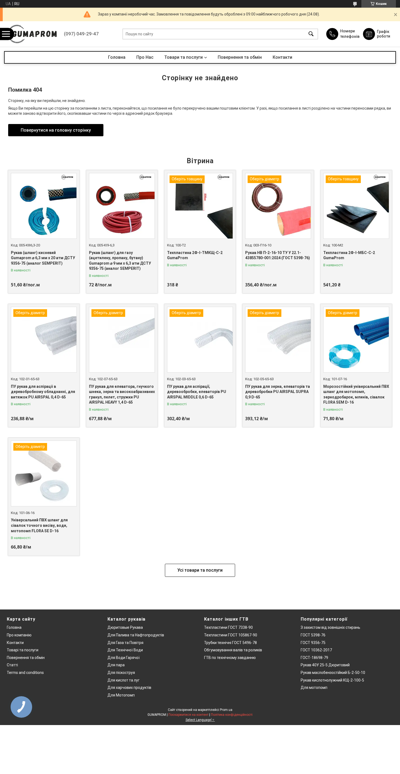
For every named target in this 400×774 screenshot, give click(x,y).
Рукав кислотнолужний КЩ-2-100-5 (332, 680)
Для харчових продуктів (129, 687)
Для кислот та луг (123, 680)
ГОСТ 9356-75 (313, 642)
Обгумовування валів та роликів (233, 650)
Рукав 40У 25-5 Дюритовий (325, 665)
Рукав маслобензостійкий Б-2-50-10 (333, 672)
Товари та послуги (183, 57)
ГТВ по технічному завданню (230, 657)
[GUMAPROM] (32, 34)
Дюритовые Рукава (125, 627)
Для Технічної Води (125, 650)
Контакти (282, 57)
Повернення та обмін (240, 57)
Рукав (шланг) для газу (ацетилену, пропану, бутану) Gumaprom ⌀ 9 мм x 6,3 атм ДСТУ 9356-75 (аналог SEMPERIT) (120, 260)
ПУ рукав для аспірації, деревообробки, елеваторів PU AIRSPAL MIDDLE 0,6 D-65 (196, 391)
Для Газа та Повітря (125, 642)
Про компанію (19, 635)
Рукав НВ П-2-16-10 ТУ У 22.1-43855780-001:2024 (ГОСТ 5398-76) (277, 255)
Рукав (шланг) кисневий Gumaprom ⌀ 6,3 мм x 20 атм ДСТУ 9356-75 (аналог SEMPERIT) (43, 257)
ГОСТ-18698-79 (314, 657)
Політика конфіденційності (232, 715)
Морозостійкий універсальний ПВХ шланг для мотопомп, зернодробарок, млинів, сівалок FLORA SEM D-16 (356, 394)
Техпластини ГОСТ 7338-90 (228, 627)
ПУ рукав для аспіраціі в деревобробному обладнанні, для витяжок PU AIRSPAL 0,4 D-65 (43, 391)
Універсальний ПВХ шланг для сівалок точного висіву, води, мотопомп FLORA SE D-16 (39, 525)
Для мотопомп (314, 687)
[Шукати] (311, 34)
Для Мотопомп (121, 695)
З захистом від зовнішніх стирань (330, 627)
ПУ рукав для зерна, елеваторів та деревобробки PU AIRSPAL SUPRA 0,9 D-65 (277, 391)
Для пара (116, 665)
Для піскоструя (121, 672)
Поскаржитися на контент (188, 715)
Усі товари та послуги (200, 570)
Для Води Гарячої (123, 657)
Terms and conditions (25, 672)
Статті (12, 665)
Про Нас (144, 57)
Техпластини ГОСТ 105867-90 (230, 635)
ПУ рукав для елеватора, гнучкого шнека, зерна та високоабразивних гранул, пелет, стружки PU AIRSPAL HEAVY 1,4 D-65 (122, 394)
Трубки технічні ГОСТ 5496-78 (230, 642)
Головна (116, 57)
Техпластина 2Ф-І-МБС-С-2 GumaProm (349, 255)
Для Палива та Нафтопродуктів (135, 635)
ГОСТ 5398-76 (313, 635)
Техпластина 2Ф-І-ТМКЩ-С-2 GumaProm (195, 255)
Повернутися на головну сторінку (56, 130)
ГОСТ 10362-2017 (316, 650)
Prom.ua (226, 710)
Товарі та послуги (22, 650)
